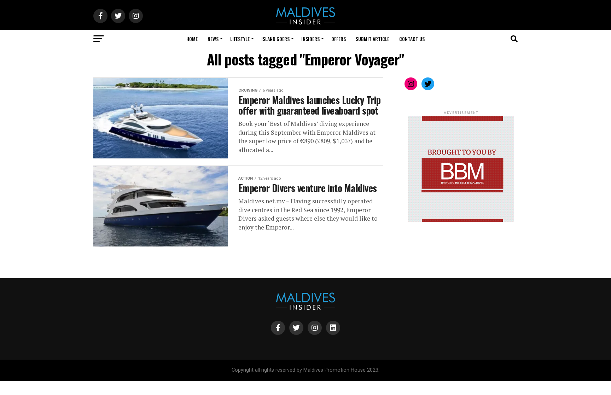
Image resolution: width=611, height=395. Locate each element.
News (213, 38)
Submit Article (372, 38)
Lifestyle (240, 38)
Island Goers (275, 38)
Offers (338, 38)
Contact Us (412, 38)
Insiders (310, 38)
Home (192, 38)
